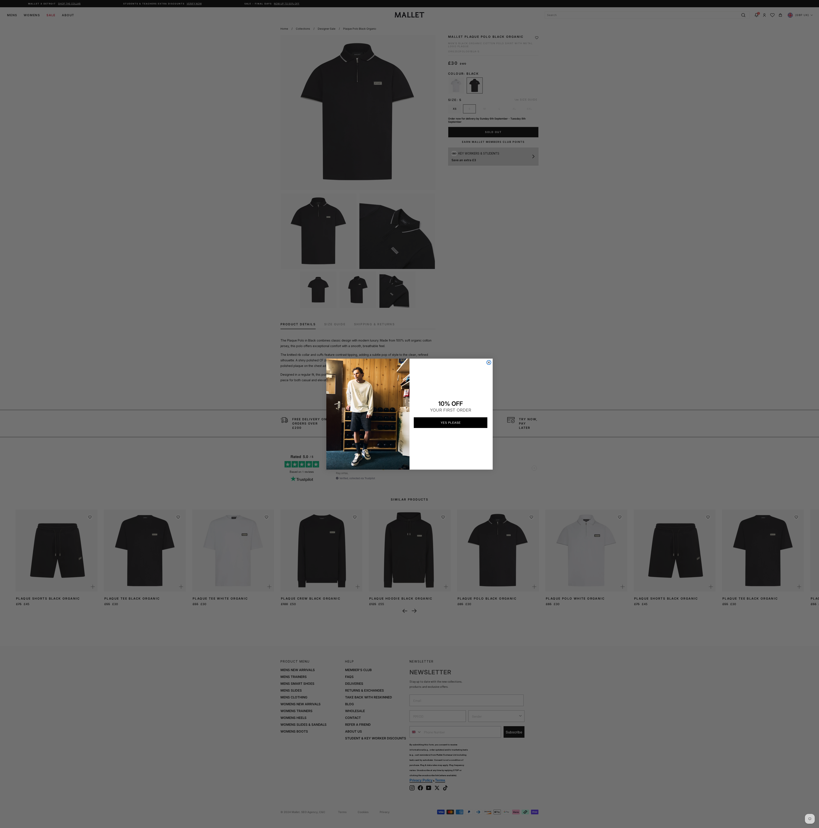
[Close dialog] (489, 362)
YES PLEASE (451, 422)
